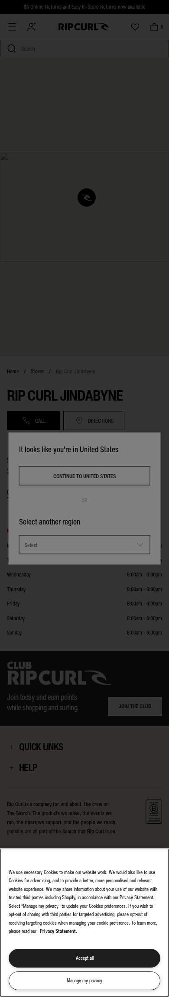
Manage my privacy (84, 980)
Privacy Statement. (58, 931)
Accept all (85, 958)
